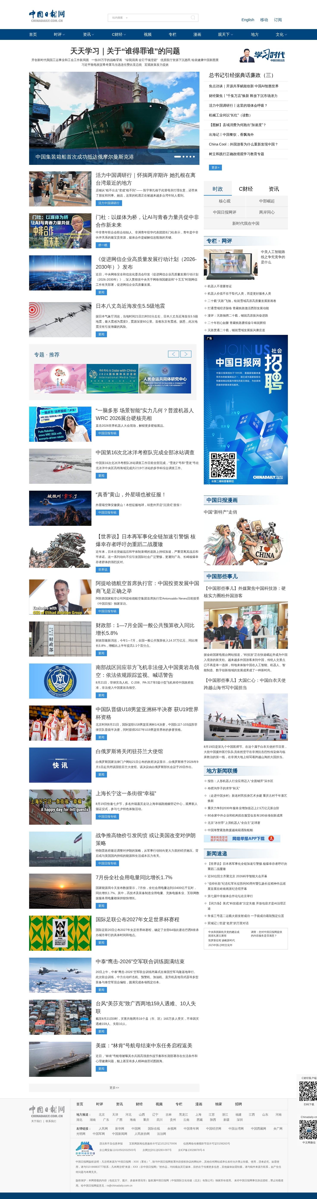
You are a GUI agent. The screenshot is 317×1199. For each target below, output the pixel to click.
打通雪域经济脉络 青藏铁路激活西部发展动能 (238, 308)
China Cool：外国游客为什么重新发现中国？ (243, 144)
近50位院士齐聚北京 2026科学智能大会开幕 (237, 876)
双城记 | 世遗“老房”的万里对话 (228, 923)
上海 (198, 1114)
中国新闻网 (119, 1133)
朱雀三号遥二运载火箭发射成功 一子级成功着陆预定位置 (246, 916)
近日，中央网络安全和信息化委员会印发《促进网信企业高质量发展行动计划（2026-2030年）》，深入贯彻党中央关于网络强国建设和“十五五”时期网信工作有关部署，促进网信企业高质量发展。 (147, 279)
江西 (252, 1114)
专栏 (172, 34)
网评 (227, 241)
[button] (177, 157)
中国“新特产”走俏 (220, 512)
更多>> (114, 1087)
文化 (280, 34)
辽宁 (155, 1114)
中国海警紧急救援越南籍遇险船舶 (230, 830)
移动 (264, 20)
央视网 (171, 1128)
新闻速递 (217, 853)
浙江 (225, 1114)
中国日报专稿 (107, 433)
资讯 (87, 34)
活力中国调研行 (108, 203)
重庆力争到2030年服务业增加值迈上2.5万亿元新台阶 (243, 808)
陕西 (213, 1119)
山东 (265, 1114)
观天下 (224, 34)
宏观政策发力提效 (156, 64)
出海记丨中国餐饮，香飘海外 (231, 134)
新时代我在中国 (245, 223)
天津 (115, 1114)
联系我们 (51, 1121)
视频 (148, 34)
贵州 (173, 1119)
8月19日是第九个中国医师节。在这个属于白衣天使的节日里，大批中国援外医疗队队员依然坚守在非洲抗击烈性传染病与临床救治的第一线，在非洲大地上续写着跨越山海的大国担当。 (245, 752)
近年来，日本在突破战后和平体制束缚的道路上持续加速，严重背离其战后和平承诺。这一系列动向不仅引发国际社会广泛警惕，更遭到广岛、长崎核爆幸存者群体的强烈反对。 (147, 557)
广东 (106, 1119)
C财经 (117, 34)
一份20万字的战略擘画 (106, 60)
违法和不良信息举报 (111, 1143)
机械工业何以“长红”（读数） (231, 115)
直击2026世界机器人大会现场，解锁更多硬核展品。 (131, 425)
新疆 (226, 1119)
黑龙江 (183, 1114)
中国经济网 (213, 1128)
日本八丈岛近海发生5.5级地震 (130, 306)
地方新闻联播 (222, 771)
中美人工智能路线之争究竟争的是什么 (273, 257)
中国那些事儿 (222, 576)
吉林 (169, 1114)
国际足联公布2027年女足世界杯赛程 (137, 919)
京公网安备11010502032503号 (117, 1150)
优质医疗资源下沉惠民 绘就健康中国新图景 (189, 60)
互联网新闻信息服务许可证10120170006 (153, 1143)
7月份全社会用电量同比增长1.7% (134, 877)
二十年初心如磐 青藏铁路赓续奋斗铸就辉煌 (237, 323)
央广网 (277, 1128)
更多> (215, 167)
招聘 (238, 1104)
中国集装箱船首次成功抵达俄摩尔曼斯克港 (85, 157)
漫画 (197, 34)
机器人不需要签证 (220, 286)
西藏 (200, 1119)
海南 (133, 1119)
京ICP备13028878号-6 (191, 1150)
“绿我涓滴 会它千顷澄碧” (141, 60)
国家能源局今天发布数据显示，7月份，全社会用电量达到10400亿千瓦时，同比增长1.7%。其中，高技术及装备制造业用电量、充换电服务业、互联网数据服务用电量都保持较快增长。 (147, 893)
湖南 (93, 1119)
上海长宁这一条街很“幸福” (126, 793)
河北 (129, 1114)
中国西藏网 (258, 1128)
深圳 (240, 1119)
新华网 (119, 1128)
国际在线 (154, 1128)
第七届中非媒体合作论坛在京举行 (230, 896)
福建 (238, 1114)
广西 (119, 1119)
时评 (58, 34)
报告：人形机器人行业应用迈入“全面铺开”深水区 (240, 781)
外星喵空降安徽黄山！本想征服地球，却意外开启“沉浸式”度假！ (139, 505)
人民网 (103, 1128)
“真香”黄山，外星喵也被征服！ (131, 494)
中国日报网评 (224, 212)
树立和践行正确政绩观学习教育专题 (236, 154)
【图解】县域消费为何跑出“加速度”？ (237, 125)
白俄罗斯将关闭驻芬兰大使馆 (129, 751)
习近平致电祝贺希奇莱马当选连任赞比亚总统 (112, 64)
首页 (33, 34)
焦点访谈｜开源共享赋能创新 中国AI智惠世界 (244, 86)
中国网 (136, 1128)
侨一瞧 (102, 245)
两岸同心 (267, 212)
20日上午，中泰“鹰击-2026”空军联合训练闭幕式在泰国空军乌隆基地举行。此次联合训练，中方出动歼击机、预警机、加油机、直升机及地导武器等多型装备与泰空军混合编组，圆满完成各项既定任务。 (147, 977)
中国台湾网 (236, 1128)
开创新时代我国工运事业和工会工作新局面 (60, 60)
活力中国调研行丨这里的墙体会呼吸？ (238, 105)
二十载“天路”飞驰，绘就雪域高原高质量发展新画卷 (242, 301)
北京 (102, 1114)
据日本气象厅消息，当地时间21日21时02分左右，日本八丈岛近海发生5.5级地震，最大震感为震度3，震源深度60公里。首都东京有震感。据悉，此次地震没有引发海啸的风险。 (147, 321)
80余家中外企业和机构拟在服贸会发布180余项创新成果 (245, 815)
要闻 (101, 292)
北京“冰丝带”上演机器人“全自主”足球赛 (234, 822)
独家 (218, 1104)
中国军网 (99, 1133)
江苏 (212, 1114)
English (248, 20)
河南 (279, 1114)
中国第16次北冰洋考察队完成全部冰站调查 (145, 452)
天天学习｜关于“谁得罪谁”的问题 (125, 51)
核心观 (225, 201)
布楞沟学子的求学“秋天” (224, 788)
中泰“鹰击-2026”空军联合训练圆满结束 (140, 961)
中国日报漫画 (222, 500)
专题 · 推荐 (47, 355)
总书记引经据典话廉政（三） (242, 75)
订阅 (278, 20)
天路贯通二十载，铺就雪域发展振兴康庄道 (236, 330)
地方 (255, 34)
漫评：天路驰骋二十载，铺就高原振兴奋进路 (238, 315)
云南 (186, 1119)
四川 (160, 1119)
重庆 (146, 1119)
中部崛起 (267, 201)
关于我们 (36, 1121)
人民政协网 (142, 1133)
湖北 (79, 1119)
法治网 (161, 1133)
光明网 (80, 1133)
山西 (142, 1114)
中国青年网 (191, 1128)
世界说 (102, 569)
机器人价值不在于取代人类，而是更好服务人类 (239, 293)
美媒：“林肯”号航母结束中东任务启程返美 (144, 1045)
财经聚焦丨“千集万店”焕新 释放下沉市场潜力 (243, 96)
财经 (139, 1104)
